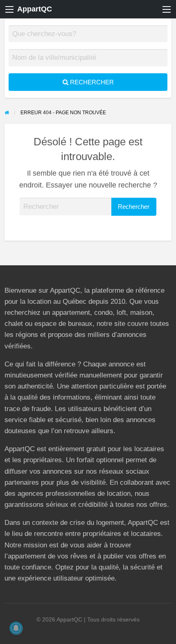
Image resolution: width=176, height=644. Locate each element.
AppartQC (34, 9)
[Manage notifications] (16, 628)
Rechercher (91, 82)
